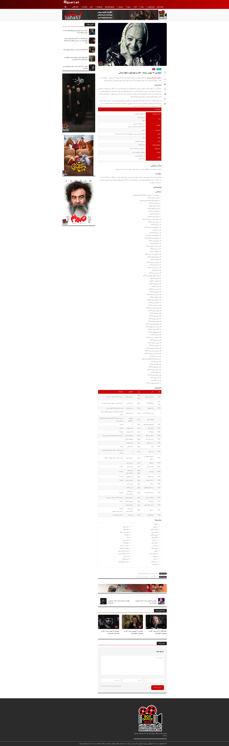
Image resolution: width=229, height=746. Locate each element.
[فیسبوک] (165, 89)
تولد (154, 69)
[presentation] (162, 637)
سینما (142, 7)
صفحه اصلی (160, 7)
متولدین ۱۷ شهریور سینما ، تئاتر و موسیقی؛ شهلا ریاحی (133, 632)
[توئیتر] (165, 84)
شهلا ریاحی (153, 577)
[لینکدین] (165, 103)
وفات (164, 627)
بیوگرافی (159, 69)
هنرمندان (84, 7)
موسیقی (121, 7)
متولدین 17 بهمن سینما (141, 577)
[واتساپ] (165, 99)
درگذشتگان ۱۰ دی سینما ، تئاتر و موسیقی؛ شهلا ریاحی (158, 632)
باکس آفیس (151, 7)
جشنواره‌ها (99, 7)
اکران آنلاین (75, 7)
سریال (128, 7)
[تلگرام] (165, 94)
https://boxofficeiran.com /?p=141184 (147, 574)
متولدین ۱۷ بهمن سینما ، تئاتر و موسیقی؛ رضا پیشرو (119, 602)
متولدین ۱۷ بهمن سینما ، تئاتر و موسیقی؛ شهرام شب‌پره (145, 602)
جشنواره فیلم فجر (109, 7)
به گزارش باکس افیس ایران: (154, 78)
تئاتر (135, 7)
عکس (91, 7)
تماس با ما (164, 738)
